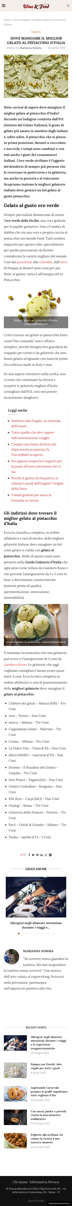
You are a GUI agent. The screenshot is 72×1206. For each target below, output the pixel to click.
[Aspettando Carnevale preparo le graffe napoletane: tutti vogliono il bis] (15, 1093)
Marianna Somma (31, 48)
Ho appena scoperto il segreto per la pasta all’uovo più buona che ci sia (36, 466)
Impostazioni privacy (59, 1203)
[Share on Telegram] (50, 855)
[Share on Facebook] (29, 855)
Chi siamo (20, 1182)
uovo (63, 262)
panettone (24, 262)
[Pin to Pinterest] (37, 855)
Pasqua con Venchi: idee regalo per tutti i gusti (46, 1066)
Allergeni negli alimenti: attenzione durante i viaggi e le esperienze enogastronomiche (48, 1042)
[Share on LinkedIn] (42, 855)
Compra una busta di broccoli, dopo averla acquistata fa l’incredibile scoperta (34, 449)
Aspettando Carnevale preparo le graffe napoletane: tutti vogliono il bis (49, 1091)
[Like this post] (24, 855)
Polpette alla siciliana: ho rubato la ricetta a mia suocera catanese (47, 1138)
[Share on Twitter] (33, 855)
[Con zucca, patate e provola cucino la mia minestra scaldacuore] (15, 1117)
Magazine (36, 32)
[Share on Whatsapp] (46, 855)
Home (7, 19)
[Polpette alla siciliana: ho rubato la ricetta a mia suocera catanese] (15, 1140)
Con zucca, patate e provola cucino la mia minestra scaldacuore (48, 1115)
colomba (45, 262)
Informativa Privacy (44, 1182)
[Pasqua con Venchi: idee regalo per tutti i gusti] (15, 1070)
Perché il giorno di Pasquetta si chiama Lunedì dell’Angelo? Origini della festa (37, 483)
